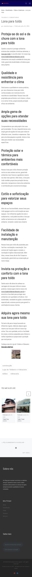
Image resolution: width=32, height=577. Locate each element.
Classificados (9, 10)
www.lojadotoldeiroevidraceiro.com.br (12, 57)
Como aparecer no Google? (11, 549)
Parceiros (5, 513)
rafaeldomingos (8, 26)
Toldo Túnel (21, 419)
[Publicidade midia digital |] (5, 3)
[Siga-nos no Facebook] (17, 573)
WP (13, 566)
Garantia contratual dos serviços (13, 544)
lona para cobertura (7, 347)
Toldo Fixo (6, 419)
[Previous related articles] (24, 394)
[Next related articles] (28, 394)
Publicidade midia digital (15, 562)
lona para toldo (5, 54)
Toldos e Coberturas (19, 10)
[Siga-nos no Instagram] (14, 573)
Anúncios (5, 516)
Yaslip (4, 510)
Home (2, 10)
